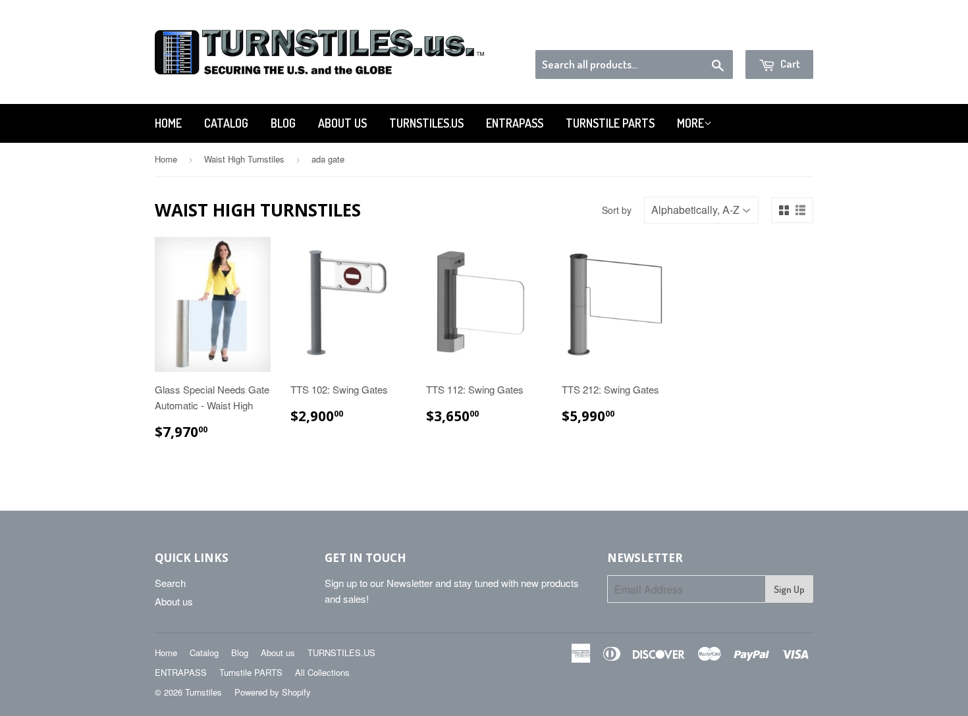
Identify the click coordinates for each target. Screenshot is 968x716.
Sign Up (789, 589)
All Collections (322, 672)
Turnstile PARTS (610, 123)
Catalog (226, 123)
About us (342, 123)
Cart (789, 63)
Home (168, 123)
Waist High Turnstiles (244, 159)
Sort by (617, 210)
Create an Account (776, 33)
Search (170, 583)
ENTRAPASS (514, 123)
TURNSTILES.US (426, 123)
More (690, 123)
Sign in (705, 33)
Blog (283, 123)
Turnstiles (203, 692)
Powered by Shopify (272, 692)
